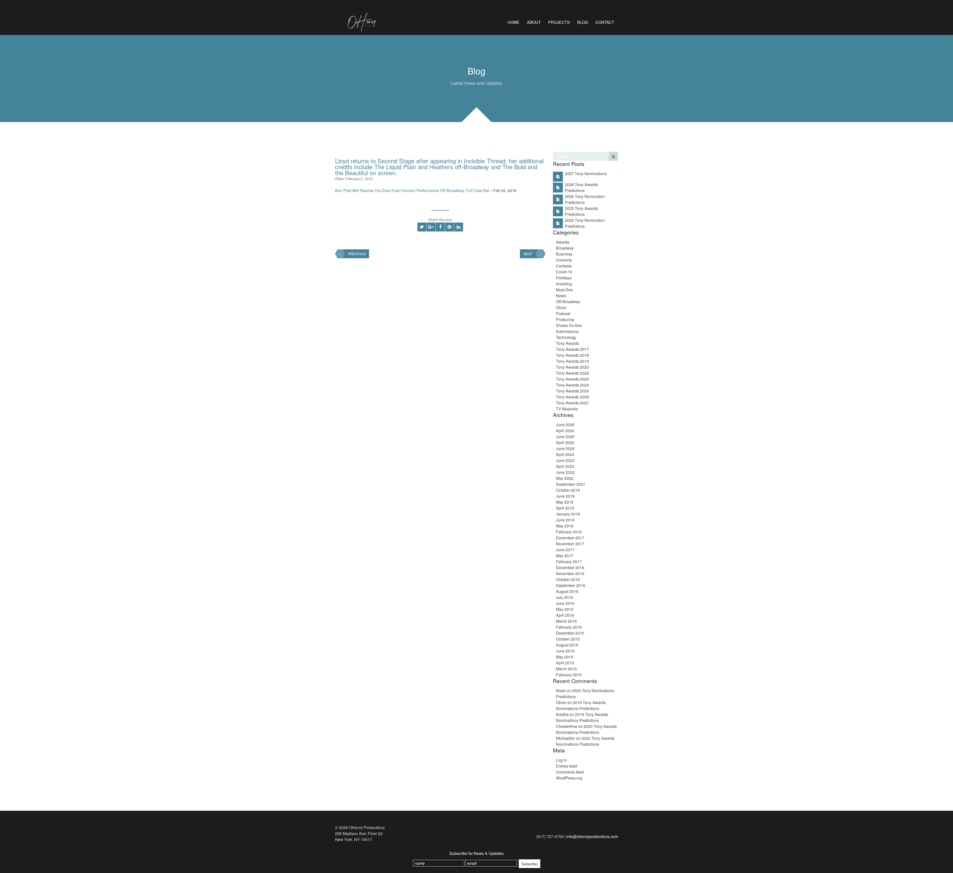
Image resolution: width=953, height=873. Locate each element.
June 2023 (565, 460)
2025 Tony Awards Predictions (581, 211)
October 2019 (568, 490)
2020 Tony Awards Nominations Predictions (586, 729)
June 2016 (565, 603)
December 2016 (570, 567)
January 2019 (568, 514)
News (561, 295)
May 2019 (564, 502)
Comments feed (570, 772)
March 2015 (566, 669)
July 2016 (564, 597)
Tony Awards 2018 (572, 355)
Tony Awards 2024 (572, 385)
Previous (357, 253)
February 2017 (569, 561)
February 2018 (569, 532)
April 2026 (565, 430)
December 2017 (570, 538)
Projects (559, 22)
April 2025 (565, 442)
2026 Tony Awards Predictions (581, 187)
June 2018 (565, 520)
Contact (604, 22)
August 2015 (567, 645)
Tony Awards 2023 (572, 379)
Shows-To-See (569, 325)
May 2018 (564, 526)
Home (513, 22)
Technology (566, 337)
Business (564, 254)
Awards (562, 242)
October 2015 (568, 639)
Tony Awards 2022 (572, 373)
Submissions (567, 331)
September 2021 (570, 484)
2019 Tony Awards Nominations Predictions (581, 705)
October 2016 (568, 579)
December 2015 (570, 633)
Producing (565, 319)
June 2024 (565, 448)
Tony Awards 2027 (572, 403)
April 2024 (565, 454)
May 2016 (564, 609)
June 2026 (565, 424)
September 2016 (570, 585)
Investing (564, 284)
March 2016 (566, 621)
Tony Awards (567, 343)
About (534, 22)
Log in (561, 760)
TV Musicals (567, 409)
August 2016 (567, 591)
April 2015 (565, 663)
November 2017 (570, 544)
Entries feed (566, 766)
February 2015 (569, 675)
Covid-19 (564, 272)
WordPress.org (569, 778)
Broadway (565, 248)
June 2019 (565, 496)
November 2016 (570, 573)
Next (528, 253)
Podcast (563, 313)
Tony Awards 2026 (572, 397)
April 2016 (565, 615)
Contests (564, 266)
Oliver (340, 178)
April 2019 (565, 508)
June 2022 (565, 472)
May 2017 (564, 555)
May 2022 (564, 478)
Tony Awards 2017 (572, 349)
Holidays (564, 278)
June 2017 (565, 549)
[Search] (613, 156)
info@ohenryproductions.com (592, 836)
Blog (582, 22)
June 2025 (565, 436)
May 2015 (564, 657)
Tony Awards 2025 (572, 391)
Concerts (564, 260)
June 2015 (565, 651)
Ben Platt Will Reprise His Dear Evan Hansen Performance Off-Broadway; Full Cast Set (412, 190)
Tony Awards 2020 (572, 367)
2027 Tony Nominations (586, 173)
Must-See (564, 289)
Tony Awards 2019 (572, 361)
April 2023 (565, 466)
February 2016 (569, 627)
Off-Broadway (568, 301)
